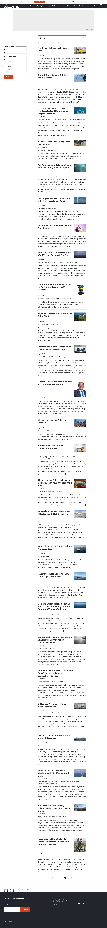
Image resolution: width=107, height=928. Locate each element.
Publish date (10, 52)
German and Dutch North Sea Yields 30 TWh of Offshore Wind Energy (53, 773)
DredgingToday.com (52, 2)
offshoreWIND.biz (39, 2)
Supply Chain (51, 6)
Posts (8, 59)
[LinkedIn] (62, 900)
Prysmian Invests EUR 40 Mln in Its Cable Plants (55, 314)
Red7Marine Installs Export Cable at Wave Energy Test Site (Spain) (54, 166)
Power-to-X (61, 6)
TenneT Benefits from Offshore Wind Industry (53, 76)
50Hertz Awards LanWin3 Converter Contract (50, 447)
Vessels (9, 69)
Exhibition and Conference (78, 2)
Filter (8, 77)
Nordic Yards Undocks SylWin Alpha (52, 49)
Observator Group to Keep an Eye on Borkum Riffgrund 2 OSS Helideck (54, 287)
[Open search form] (95, 6)
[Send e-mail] (66, 900)
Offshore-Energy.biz (26, 2)
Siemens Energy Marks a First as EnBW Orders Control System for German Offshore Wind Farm (54, 606)
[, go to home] (11, 6)
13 (68, 878)
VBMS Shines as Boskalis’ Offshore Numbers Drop (55, 547)
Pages (8, 61)
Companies (10, 66)
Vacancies (9, 72)
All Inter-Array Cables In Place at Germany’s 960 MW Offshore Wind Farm (55, 483)
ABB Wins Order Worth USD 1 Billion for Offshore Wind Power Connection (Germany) (55, 673)
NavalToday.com (64, 2)
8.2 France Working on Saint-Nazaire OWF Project (52, 705)
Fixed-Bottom (31, 6)
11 (62, 878)
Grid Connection (71, 6)
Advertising (99, 2)
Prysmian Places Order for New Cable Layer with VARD (53, 575)
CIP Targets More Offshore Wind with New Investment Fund (54, 199)
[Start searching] (84, 38)
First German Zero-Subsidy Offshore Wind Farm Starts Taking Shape (55, 808)
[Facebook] (55, 900)
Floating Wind (41, 6)
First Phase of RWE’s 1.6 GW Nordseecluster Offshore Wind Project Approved (53, 111)
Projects (9, 64)
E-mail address (8, 905)
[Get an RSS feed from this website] (55, 904)
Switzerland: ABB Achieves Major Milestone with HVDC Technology (54, 512)
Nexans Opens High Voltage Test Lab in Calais (54, 143)
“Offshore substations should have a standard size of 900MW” (55, 383)
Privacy (82, 900)
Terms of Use (81, 903)
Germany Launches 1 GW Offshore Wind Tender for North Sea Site (55, 253)
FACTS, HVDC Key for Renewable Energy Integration (54, 736)
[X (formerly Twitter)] (58, 900)
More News (82, 6)
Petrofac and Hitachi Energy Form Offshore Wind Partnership (54, 348)
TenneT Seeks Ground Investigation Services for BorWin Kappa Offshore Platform (55, 640)
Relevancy (9, 49)
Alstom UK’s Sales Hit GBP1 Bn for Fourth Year (54, 226)
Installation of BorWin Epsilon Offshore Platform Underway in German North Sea (53, 842)
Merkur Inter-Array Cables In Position (52, 421)
